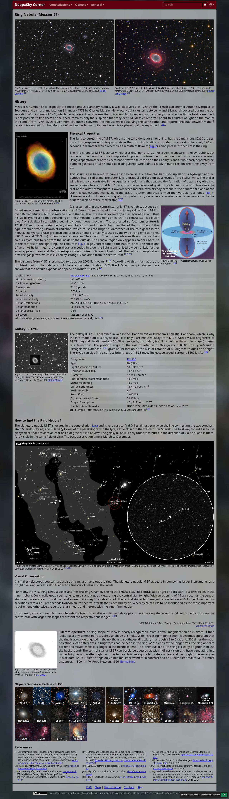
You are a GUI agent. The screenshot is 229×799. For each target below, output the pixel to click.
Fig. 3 (81, 244)
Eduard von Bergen (205, 625)
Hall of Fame (112, 787)
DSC (89, 787)
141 (100, 318)
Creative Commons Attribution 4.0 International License (168, 793)
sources (65, 793)
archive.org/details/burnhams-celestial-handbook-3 (48, 762)
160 (69, 568)
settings (216, 794)
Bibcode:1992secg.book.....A (109, 760)
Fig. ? (209, 193)
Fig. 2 (153, 146)
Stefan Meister (55, 380)
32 (25, 93)
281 (163, 124)
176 (57, 203)
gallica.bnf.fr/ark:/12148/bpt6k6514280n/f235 (183, 778)
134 (104, 348)
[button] (61, 4)
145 (206, 351)
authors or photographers (83, 793)
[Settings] (140, 788)
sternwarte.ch (69, 771)
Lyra (95, 425)
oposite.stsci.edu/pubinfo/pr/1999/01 (183, 756)
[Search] (205, 4)
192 (114, 616)
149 (66, 568)
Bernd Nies (41, 675)
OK (224, 794)
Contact (129, 787)
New (98, 787)
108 (120, 199)
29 (128, 93)
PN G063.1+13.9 (79, 275)
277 (148, 409)
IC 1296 (131, 359)
